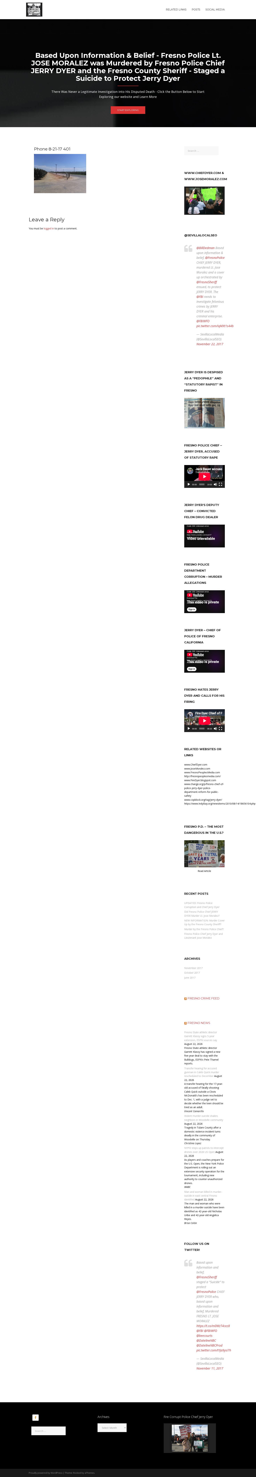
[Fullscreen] (220, 484)
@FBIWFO (203, 321)
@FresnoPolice (215, 258)
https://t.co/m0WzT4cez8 (213, 1326)
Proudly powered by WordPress (46, 1472)
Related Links (176, 9)
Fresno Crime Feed (203, 998)
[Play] (189, 484)
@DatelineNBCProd (209, 1345)
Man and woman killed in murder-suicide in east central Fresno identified (203, 1195)
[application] (204, 476)
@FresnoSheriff (206, 282)
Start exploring (128, 110)
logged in (49, 228)
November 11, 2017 (209, 1368)
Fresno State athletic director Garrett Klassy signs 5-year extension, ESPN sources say (200, 1036)
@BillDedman (205, 248)
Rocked (77, 1472)
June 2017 (189, 977)
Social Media (215, 9)
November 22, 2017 (209, 344)
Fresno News (199, 1023)
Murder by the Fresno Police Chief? (204, 929)
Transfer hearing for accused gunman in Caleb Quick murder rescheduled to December (201, 1072)
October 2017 (192, 972)
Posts (196, 9)
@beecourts (204, 1335)
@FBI (199, 297)
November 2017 (193, 968)
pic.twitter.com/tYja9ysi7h (213, 1350)
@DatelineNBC (206, 1340)
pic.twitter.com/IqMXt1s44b (215, 326)
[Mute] (215, 484)
